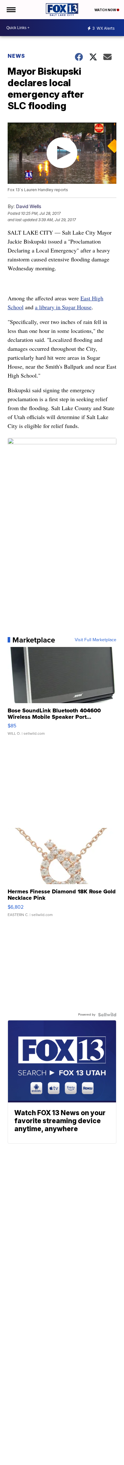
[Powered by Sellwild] (107, 1014)
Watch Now (105, 10)
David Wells (28, 206)
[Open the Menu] (11, 10)
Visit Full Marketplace (95, 640)
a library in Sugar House (63, 307)
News (16, 56)
